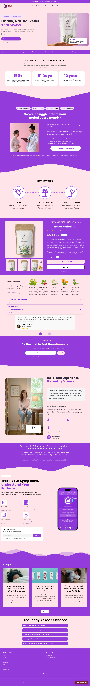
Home (4, 655)
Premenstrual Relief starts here (66, 222)
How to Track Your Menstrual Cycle (45, 587)
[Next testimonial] (49, 333)
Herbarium (5, 660)
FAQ (4, 667)
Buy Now (65, 267)
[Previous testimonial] (40, 333)
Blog (4, 664)
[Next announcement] (86, 1)
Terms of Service (50, 657)
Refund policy (49, 660)
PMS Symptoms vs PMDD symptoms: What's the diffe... (16, 588)
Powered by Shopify (16, 682)
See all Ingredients (12, 292)
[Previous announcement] (3, 1)
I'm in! (61, 353)
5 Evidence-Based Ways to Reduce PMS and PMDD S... (73, 588)
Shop (4, 657)
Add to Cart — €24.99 (66, 262)
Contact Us (6, 669)
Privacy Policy (49, 655)
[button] (45, 625)
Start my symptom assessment (11, 38)
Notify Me (37, 535)
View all (45, 611)
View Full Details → (66, 271)
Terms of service (47, 682)
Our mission (6, 662)
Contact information (38, 682)
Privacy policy (23, 682)
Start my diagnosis (82, 682)
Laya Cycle (9, 682)
